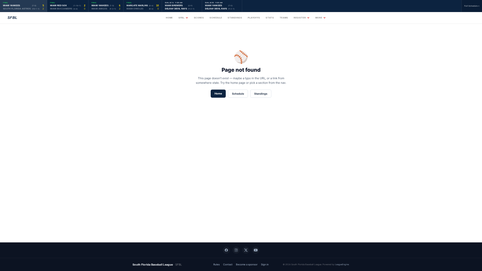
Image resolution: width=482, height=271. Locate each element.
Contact (228, 264)
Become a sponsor (247, 264)
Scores (199, 17)
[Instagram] (236, 250)
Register (300, 17)
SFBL (181, 17)
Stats (270, 17)
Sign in (265, 264)
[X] (245, 250)
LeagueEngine (342, 264)
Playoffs (254, 17)
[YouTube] (255, 250)
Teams (284, 17)
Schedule (216, 17)
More (318, 17)
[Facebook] (226, 250)
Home (169, 17)
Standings (235, 17)
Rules (216, 264)
